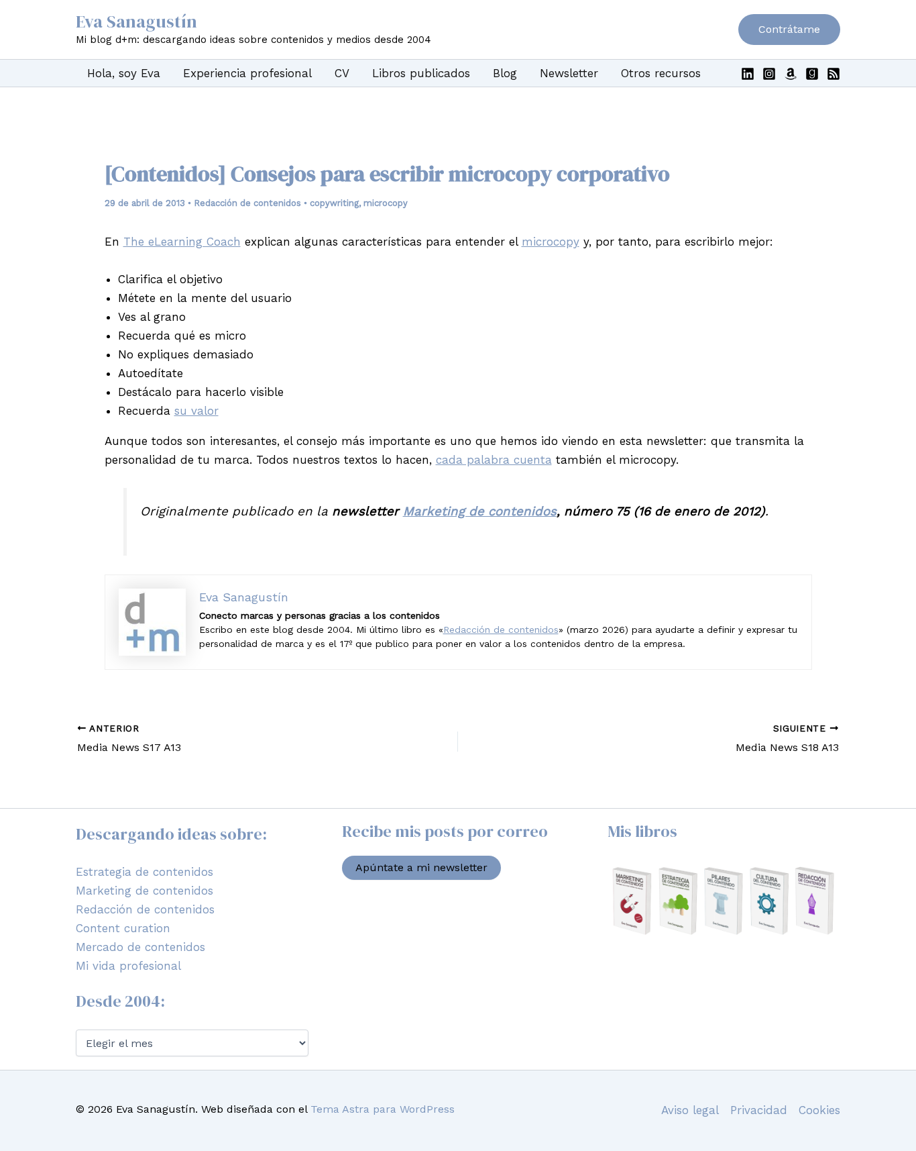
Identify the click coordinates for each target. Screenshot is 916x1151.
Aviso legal (690, 1110)
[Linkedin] (747, 74)
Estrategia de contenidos (144, 872)
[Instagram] (769, 74)
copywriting (334, 203)
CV (342, 73)
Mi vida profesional (128, 965)
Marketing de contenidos (480, 511)
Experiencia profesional (247, 73)
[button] (789, 29)
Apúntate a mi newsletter (421, 867)
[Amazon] (790, 74)
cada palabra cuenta (494, 459)
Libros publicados (421, 73)
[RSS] (833, 74)
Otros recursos (661, 73)
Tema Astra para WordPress (382, 1109)
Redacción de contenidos (247, 203)
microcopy (385, 203)
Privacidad (758, 1110)
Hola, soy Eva (123, 73)
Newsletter (569, 73)
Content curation (123, 928)
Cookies (819, 1110)
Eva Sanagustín (136, 21)
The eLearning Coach (182, 241)
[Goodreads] (812, 74)
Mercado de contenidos (140, 947)
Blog (505, 73)
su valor (196, 410)
